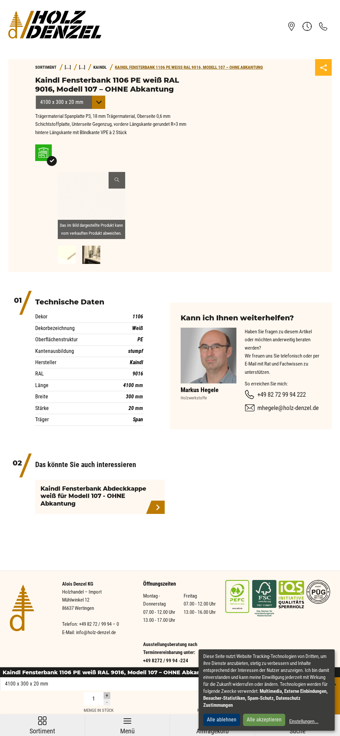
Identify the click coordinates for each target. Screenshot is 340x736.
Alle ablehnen (221, 719)
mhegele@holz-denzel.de (288, 408)
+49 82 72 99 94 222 (281, 394)
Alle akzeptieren (264, 719)
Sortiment (42, 725)
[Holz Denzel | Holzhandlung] (54, 24)
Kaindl (100, 67)
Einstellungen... (303, 721)
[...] (68, 67)
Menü (127, 725)
